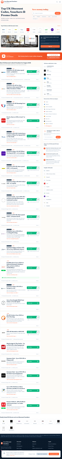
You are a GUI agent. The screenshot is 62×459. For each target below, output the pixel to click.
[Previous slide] (3, 41)
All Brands (19, 443)
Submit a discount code (37, 448)
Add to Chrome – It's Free (54, 57)
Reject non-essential (42, 454)
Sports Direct (54, 16)
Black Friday (19, 448)
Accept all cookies (54, 454)
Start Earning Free (54, 55)
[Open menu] (60, 2)
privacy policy (52, 48)
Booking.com (35, 18)
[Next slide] (36, 41)
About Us (34, 443)
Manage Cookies (32, 454)
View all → (59, 25)
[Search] (57, 2)
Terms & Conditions (52, 443)
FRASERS (38, 16)
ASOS (49, 16)
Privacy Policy (51, 446)
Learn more (12, 455)
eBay (34, 16)
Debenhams (44, 16)
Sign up (50, 46)
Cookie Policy (51, 448)
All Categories (19, 446)
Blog (33, 446)
